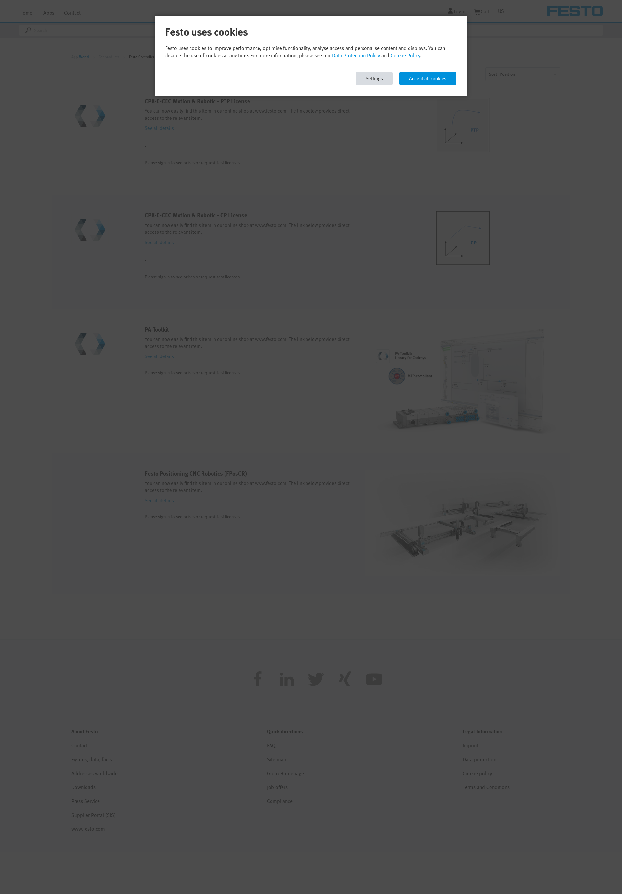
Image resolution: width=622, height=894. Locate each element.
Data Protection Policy (356, 55)
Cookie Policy (405, 55)
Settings (374, 78)
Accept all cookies (427, 78)
